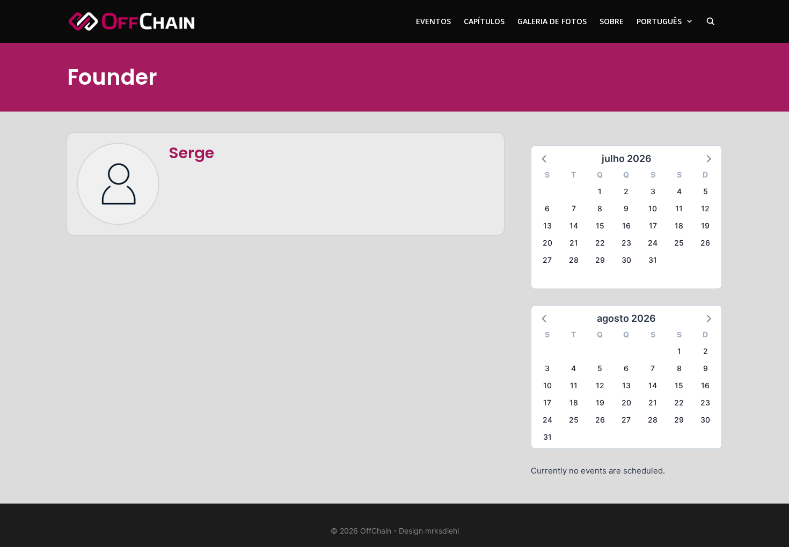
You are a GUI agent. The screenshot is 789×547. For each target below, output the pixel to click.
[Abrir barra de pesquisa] (710, 21)
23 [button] (626, 242)
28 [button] (574, 259)
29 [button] (600, 259)
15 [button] (600, 225)
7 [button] (574, 208)
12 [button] (705, 208)
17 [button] (653, 225)
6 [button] (547, 208)
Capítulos (484, 21)
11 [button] (679, 208)
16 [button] (626, 225)
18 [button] (679, 225)
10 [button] (652, 208)
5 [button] (705, 191)
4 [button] (679, 191)
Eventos (433, 21)
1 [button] (600, 191)
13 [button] (547, 225)
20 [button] (547, 242)
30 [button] (626, 259)
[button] (545, 158)
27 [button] (547, 259)
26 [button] (705, 242)
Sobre (612, 21)
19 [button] (705, 225)
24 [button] (653, 242)
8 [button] (599, 208)
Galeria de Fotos (552, 21)
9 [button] (626, 208)
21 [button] (573, 242)
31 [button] (652, 259)
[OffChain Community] (131, 21)
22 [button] (600, 242)
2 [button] (626, 191)
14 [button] (573, 225)
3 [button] (653, 191)
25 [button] (679, 242)
